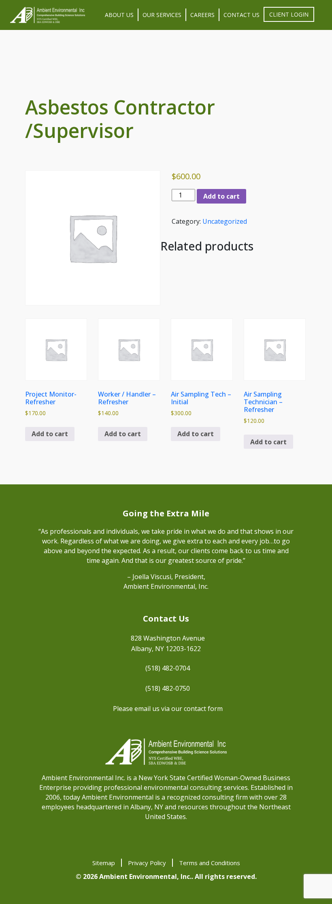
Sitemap (103, 863)
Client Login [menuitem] (289, 14)
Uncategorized (224, 221)
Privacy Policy (147, 863)
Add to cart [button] (50, 433)
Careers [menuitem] (202, 15)
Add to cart (221, 196)
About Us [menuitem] (119, 15)
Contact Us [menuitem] (241, 15)
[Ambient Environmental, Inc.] (47, 15)
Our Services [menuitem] (162, 15)
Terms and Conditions (209, 863)
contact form (203, 708)
